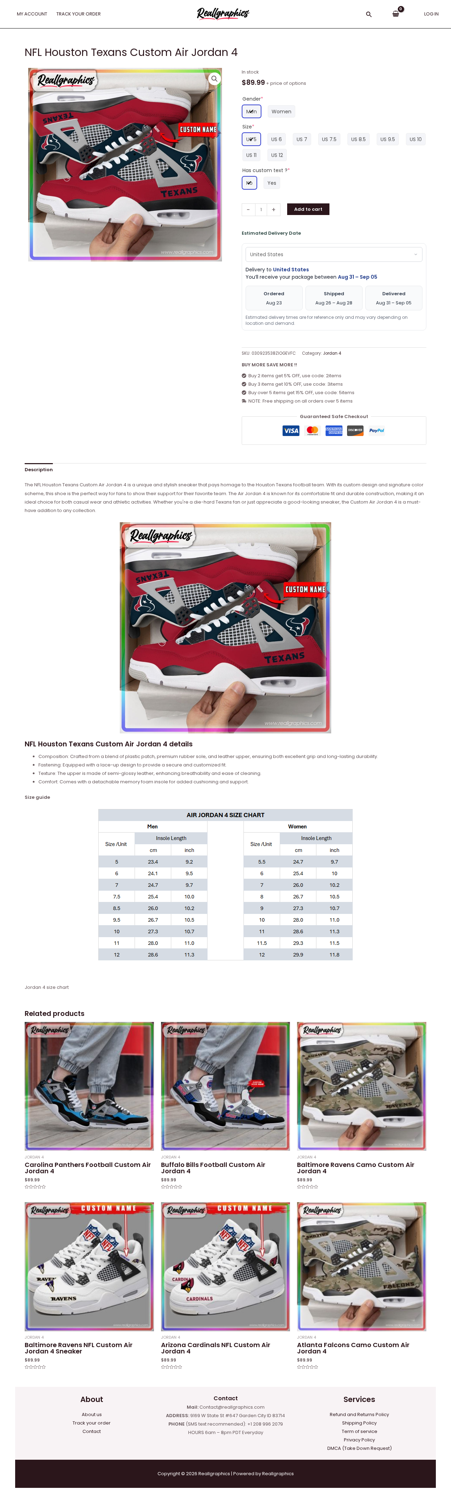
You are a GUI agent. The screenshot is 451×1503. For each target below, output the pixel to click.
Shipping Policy (359, 1423)
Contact (91, 1431)
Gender (252, 98)
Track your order (92, 1423)
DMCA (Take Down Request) (359, 1448)
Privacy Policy (359, 1439)
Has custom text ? (266, 170)
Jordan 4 (332, 353)
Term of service (359, 1431)
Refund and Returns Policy (359, 1414)
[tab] (39, 469)
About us (92, 1414)
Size (248, 126)
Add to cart (308, 209)
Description (39, 469)
